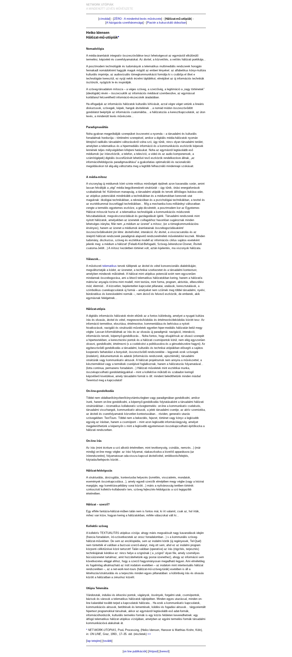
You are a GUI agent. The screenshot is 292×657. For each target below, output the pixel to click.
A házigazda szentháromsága (124, 22)
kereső (164, 651)
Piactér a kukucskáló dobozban (166, 22)
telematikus (109, 265)
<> (149, 634)
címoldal (104, 18)
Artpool (153, 651)
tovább (107, 640)
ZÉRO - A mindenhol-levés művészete (137, 18)
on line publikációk (135, 651)
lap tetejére (94, 640)
